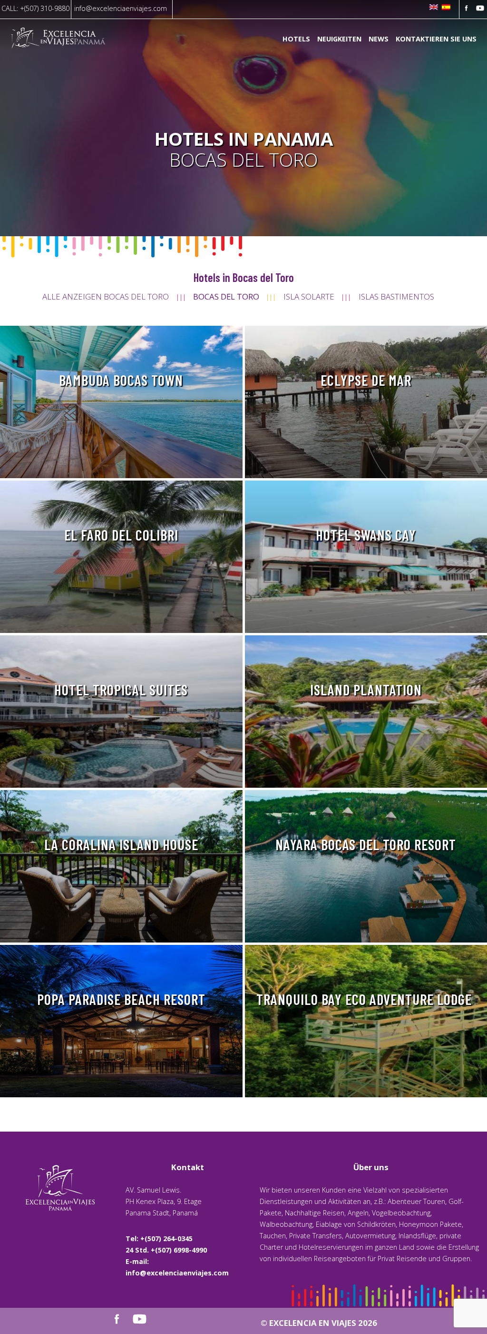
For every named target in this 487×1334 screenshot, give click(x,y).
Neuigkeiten (339, 39)
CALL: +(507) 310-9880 (35, 8)
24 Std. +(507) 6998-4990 (166, 1249)
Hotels (296, 39)
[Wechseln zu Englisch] (433, 7)
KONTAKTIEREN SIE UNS (436, 39)
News (379, 39)
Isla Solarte (308, 296)
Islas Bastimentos (396, 296)
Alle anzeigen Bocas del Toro (105, 296)
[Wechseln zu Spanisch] (446, 7)
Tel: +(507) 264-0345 (159, 1238)
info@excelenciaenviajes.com (120, 8)
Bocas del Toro (226, 296)
